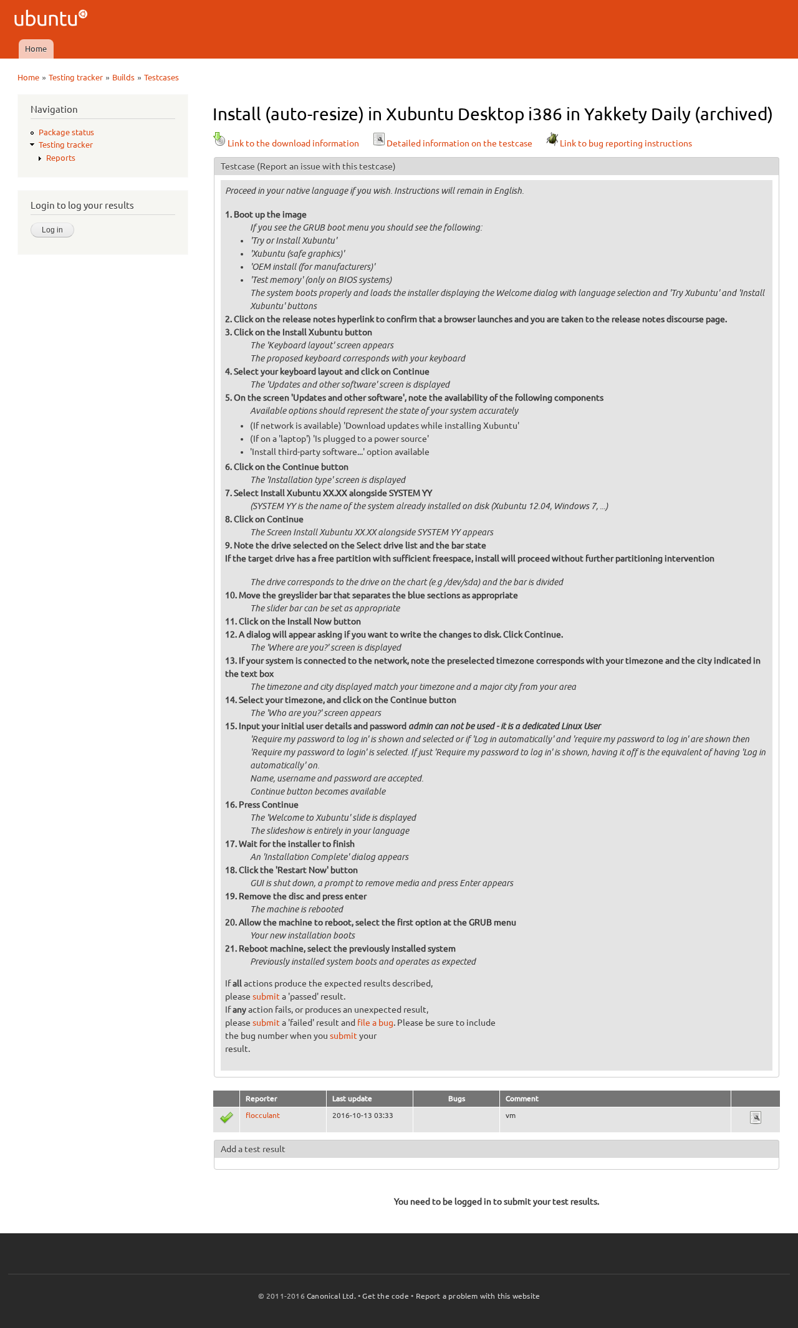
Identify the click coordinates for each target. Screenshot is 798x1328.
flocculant (263, 1115)
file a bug (375, 1023)
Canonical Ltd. (331, 1296)
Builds (123, 77)
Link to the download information (293, 143)
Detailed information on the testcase (459, 143)
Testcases (161, 77)
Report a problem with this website (478, 1296)
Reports (60, 157)
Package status (66, 132)
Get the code (385, 1296)
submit (266, 996)
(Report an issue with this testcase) (326, 166)
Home (36, 48)
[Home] (52, 19)
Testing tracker (76, 77)
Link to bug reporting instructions (626, 143)
